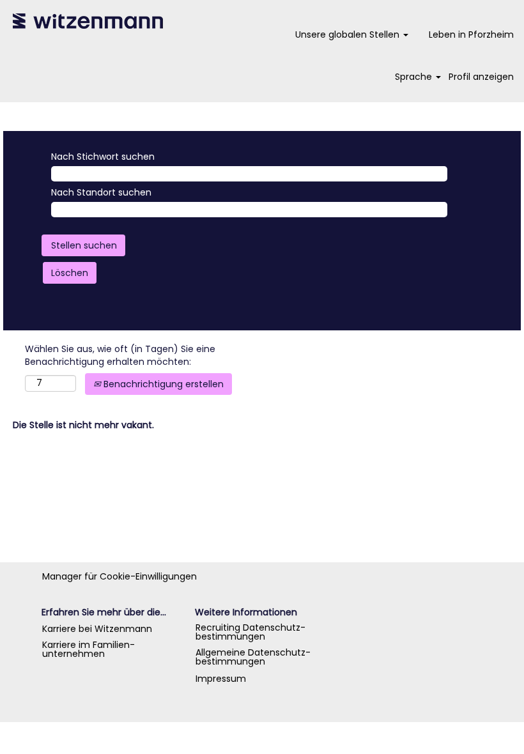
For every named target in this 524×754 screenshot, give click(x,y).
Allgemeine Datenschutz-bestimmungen (253, 656)
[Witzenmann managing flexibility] (88, 21)
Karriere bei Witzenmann (97, 629)
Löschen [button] (69, 272)
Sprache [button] (415, 77)
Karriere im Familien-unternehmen (88, 649)
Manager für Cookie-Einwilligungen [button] (119, 576)
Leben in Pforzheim (471, 34)
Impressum (221, 678)
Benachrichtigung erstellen (162, 384)
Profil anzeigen (481, 77)
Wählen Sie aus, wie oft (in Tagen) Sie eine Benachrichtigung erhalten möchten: (120, 355)
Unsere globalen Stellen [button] (348, 34)
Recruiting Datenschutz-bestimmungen (250, 632)
